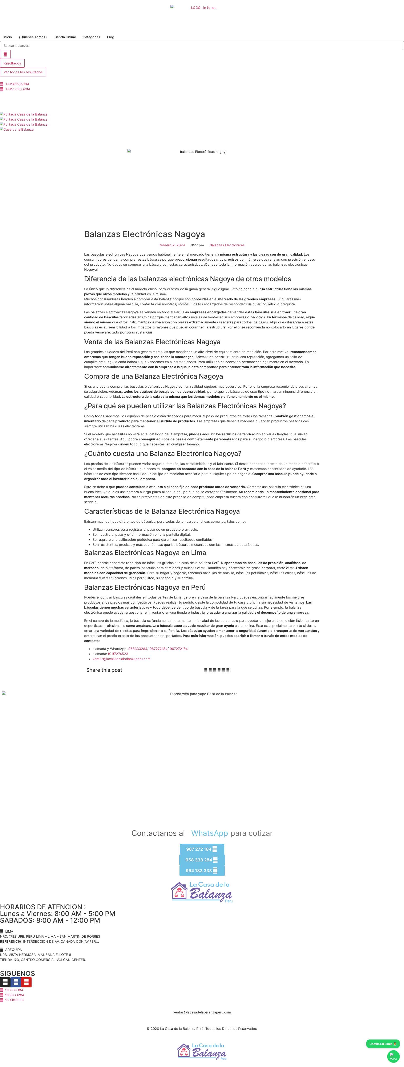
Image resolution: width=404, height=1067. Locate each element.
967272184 (158, 649)
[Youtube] (26, 982)
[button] (205, 670)
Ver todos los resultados (23, 72)
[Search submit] (5, 54)
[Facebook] (16, 982)
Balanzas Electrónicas (227, 245)
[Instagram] (5, 982)
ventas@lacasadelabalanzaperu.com (121, 659)
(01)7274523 (118, 654)
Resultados (12, 63)
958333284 (137, 649)
